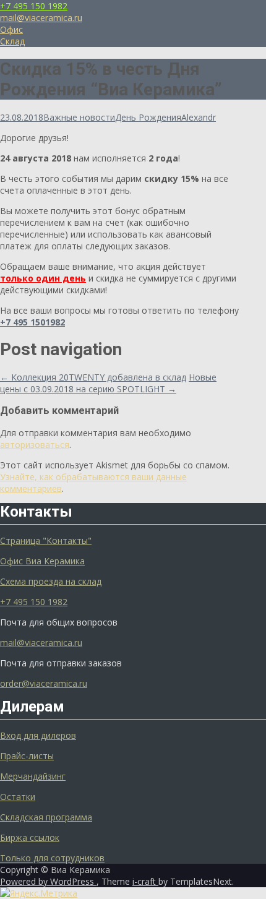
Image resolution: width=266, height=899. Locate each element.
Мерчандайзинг (33, 776)
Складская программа (46, 817)
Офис (11, 29)
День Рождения (148, 117)
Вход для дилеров (38, 735)
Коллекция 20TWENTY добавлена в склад (93, 377)
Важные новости (79, 117)
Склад (12, 41)
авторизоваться (34, 444)
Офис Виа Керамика (42, 561)
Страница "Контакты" (46, 540)
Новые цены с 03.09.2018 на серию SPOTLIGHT (108, 383)
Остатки (17, 796)
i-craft (145, 881)
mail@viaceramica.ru (41, 18)
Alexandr (198, 117)
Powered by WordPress (48, 881)
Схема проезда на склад (50, 581)
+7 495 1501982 (32, 322)
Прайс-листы (27, 756)
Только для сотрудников (52, 858)
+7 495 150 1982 (33, 6)
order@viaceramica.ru (43, 683)
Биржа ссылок (29, 837)
